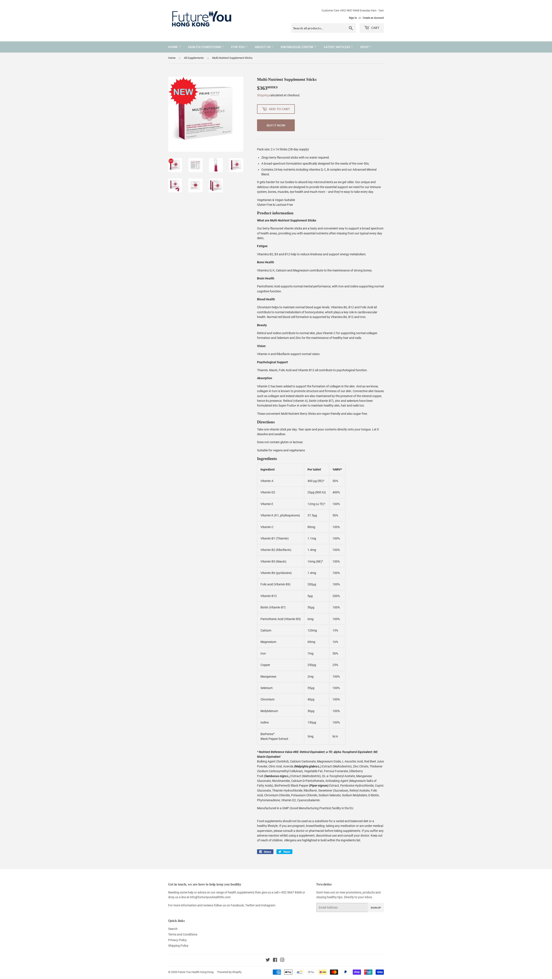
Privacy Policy (177, 940)
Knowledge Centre (297, 47)
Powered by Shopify (229, 972)
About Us (263, 47)
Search (172, 929)
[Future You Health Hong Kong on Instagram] (282, 960)
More (364, 47)
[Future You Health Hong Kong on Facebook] (275, 960)
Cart (375, 28)
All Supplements (194, 57)
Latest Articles (337, 47)
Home (173, 47)
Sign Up (376, 907)
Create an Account (373, 17)
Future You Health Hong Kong (195, 972)
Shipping (263, 95)
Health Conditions (204, 47)
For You (238, 47)
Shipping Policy (178, 945)
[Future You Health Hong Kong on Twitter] (268, 960)
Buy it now (276, 125)
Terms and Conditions (182, 934)
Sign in (353, 17)
